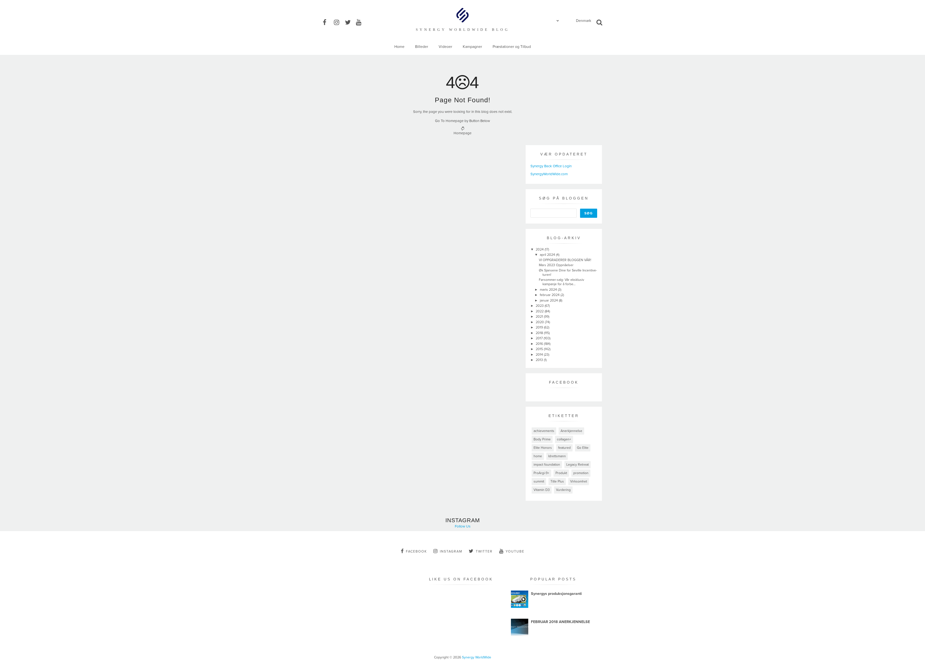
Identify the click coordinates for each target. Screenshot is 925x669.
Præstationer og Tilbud (512, 46)
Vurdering (563, 490)
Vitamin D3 (542, 490)
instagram (451, 551)
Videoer (445, 46)
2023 (540, 306)
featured (564, 448)
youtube (515, 551)
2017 (540, 338)
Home (399, 46)
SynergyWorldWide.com (549, 174)
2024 (540, 249)
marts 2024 (549, 290)
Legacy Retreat (577, 465)
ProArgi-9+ (541, 473)
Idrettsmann (557, 456)
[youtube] (361, 22)
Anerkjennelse (571, 431)
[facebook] (328, 22)
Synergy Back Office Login (551, 166)
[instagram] (339, 22)
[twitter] (350, 22)
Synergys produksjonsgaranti (556, 593)
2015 (540, 349)
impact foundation (547, 465)
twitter (484, 551)
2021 (540, 317)
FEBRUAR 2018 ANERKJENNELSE (560, 621)
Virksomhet (578, 481)
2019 (540, 327)
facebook (416, 551)
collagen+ (564, 439)
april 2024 (548, 255)
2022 (540, 311)
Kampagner (472, 46)
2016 (540, 344)
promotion (580, 473)
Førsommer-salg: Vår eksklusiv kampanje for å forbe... (561, 282)
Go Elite (582, 448)
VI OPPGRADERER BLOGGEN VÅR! (565, 260)
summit (539, 481)
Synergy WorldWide (476, 657)
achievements (544, 431)
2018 (540, 333)
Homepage (462, 133)
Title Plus (557, 481)
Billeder (421, 46)
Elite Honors (543, 448)
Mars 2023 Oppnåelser (556, 265)
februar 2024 (550, 295)
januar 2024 (549, 300)
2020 (540, 322)
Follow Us (462, 526)
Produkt (561, 473)
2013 (540, 360)
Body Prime (542, 439)
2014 (540, 355)
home (538, 456)
